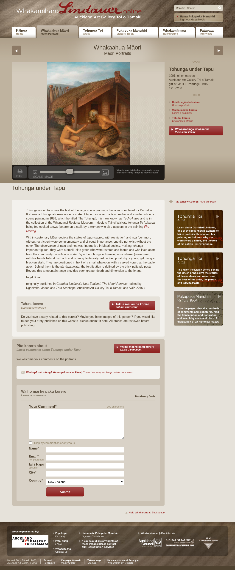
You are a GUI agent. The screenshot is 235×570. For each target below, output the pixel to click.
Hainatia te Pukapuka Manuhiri (100, 534)
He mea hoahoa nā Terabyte (123, 561)
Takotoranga (94, 561)
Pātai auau (61, 542)
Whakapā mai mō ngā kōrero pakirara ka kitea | (79, 372)
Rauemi (49, 561)
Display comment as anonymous (54, 442)
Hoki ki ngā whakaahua (186, 104)
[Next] (218, 50)
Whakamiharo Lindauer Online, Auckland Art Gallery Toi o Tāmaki (80, 11)
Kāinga (21, 32)
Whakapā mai (63, 550)
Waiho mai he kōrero (184, 111)
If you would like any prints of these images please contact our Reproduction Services (100, 544)
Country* (36, 480)
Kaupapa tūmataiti (71, 561)
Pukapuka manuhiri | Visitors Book (198, 298)
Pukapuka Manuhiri (132, 32)
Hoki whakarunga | (147, 512)
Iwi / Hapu (36, 466)
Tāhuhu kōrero (182, 119)
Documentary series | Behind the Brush (198, 259)
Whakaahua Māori (55, 32)
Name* (34, 448)
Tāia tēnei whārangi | (195, 201)
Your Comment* (42, 406)
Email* (36, 457)
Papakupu (61, 534)
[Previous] (16, 50)
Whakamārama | (158, 533)
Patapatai (207, 32)
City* (32, 472)
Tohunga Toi (93, 32)
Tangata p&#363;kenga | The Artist (198, 217)
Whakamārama (174, 32)
